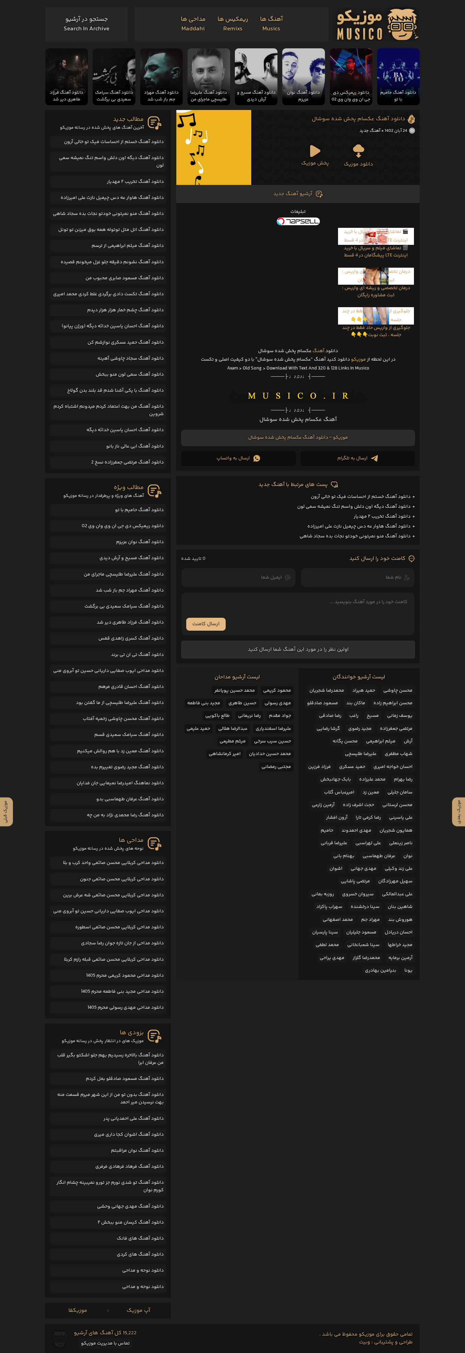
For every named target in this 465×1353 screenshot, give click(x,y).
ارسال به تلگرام (352, 458)
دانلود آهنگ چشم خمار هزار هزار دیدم (125, 310)
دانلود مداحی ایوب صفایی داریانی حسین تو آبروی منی (108, 671)
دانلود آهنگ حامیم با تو (139, 510)
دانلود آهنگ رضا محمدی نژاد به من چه (125, 815)
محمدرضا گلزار (366, 958)
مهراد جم (370, 920)
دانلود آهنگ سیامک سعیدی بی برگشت (124, 606)
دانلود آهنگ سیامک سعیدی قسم (129, 735)
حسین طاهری (242, 703)
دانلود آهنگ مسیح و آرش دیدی (131, 558)
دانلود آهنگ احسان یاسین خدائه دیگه (125, 430)
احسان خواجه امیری (393, 767)
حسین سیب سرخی (272, 741)
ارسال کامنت (206, 624)
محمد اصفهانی (338, 920)
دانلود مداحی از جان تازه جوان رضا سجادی (122, 943)
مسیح (373, 716)
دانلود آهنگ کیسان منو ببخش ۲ (131, 1222)
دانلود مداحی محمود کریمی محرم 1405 (125, 975)
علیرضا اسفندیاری (273, 729)
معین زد (371, 792)
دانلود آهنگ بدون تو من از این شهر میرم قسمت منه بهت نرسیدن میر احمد (110, 1098)
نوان (408, 856)
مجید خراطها (400, 945)
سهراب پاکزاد (329, 907)
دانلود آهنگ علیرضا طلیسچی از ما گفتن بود (120, 703)
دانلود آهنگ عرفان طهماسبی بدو (130, 799)
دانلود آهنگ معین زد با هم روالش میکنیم (120, 751)
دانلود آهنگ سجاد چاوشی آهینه (130, 358)
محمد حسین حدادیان (270, 754)
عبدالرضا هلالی (232, 729)
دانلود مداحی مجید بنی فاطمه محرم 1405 (122, 991)
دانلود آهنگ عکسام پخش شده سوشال (358, 119)
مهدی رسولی (277, 703)
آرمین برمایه (400, 958)
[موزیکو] (378, 24)
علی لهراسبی (368, 843)
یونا (408, 970)
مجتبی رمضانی (276, 767)
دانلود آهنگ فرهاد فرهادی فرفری (129, 1166)
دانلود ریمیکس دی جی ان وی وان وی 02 (123, 526)
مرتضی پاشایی (355, 881)
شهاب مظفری (399, 754)
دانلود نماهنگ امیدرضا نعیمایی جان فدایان (120, 783)
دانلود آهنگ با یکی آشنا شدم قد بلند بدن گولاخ (115, 390)
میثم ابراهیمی (381, 741)
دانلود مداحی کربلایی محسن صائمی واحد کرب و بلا (113, 863)
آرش (408, 741)
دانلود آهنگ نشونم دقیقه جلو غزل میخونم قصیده (112, 262)
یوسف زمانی (400, 716)
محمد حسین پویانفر (234, 690)
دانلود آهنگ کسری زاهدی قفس (131, 638)
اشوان (336, 868)
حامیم (327, 830)
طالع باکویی (217, 716)
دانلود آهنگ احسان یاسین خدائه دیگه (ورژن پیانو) (113, 326)
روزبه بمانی (322, 894)
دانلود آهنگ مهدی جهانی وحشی (130, 1206)
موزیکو (358, 359)
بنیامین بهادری (380, 970)
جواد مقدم (280, 716)
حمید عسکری (352, 767)
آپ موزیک (138, 1310)
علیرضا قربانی (334, 843)
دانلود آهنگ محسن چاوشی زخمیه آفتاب (123, 719)
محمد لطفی (327, 945)
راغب (353, 716)
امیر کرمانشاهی (225, 754)
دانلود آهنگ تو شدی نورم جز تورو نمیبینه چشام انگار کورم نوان (110, 1186)
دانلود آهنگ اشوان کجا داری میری (129, 1134)
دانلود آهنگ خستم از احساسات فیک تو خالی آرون (361, 497)
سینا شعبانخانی (363, 945)
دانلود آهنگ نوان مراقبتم (137, 1150)
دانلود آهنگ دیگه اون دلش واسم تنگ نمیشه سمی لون (354, 506)
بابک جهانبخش (335, 779)
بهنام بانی (343, 856)
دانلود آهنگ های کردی (140, 1254)
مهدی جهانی (363, 868)
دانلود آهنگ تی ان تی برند (137, 655)
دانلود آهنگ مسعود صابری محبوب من (124, 278)
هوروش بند (400, 920)
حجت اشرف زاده (358, 805)
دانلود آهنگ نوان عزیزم (140, 542)
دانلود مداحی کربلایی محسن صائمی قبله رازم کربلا (114, 959)
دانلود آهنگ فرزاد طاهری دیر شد (130, 622)
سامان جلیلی (400, 792)
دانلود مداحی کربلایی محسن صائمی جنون (122, 879)
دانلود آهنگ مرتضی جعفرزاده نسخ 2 (127, 462)
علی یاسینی (401, 817)
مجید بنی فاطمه (203, 703)
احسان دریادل (399, 932)
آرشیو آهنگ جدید (292, 194)
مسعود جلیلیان (361, 932)
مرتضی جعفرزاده (396, 729)
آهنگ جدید (369, 130)
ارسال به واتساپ (233, 458)
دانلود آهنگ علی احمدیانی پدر (133, 1118)
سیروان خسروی (358, 894)
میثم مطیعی (233, 741)
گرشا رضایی (328, 729)
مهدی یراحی (332, 958)
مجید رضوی (360, 729)
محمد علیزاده (372, 779)
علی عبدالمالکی (397, 894)
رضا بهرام (403, 779)
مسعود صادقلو (322, 703)
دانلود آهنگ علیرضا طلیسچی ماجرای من (124, 574)
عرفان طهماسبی (379, 856)
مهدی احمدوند (356, 830)
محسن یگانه (345, 741)
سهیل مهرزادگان (395, 881)
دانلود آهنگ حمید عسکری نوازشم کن (125, 342)
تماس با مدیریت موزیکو (105, 1343)
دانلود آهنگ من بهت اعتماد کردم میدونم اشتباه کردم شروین (108, 410)
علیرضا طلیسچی (360, 754)
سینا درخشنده (365, 907)
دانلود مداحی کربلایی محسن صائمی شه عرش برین (113, 895)
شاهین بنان (400, 907)
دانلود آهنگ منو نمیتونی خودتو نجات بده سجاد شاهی (355, 536)
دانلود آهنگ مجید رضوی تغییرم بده (127, 767)
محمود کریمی (277, 690)
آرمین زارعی (323, 805)
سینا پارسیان (325, 932)
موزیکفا (77, 1310)
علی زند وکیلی (399, 868)
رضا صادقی (330, 716)
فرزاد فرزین (319, 767)
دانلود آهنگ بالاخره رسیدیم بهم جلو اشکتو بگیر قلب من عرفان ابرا (110, 1059)
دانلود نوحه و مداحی (143, 1270)
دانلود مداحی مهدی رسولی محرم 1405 (125, 1007)
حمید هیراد (363, 690)
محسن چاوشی (398, 690)
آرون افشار (337, 817)
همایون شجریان (396, 830)
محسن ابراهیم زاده (393, 703)
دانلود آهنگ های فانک (140, 1238)
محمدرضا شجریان (326, 690)
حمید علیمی (198, 729)
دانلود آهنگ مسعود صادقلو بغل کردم (125, 1079)
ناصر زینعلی (401, 843)
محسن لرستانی (397, 805)
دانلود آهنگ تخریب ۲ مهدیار (382, 516)
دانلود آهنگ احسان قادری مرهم (131, 687)
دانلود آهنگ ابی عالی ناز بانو (135, 446)
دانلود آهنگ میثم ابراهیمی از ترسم (128, 246)
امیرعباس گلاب (339, 792)
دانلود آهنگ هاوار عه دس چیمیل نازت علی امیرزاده (359, 526)
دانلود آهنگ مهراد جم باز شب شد (130, 590)
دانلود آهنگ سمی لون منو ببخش (130, 374)
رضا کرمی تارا (368, 817)
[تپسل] (298, 221)
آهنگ (318, 351)
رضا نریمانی (249, 716)
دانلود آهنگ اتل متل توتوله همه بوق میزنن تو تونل (111, 230)
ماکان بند (355, 703)
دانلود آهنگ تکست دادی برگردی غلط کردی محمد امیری (108, 294)
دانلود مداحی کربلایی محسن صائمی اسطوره (119, 927)
